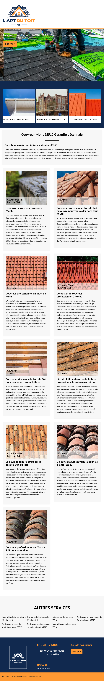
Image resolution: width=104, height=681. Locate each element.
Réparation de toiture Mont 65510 (64, 626)
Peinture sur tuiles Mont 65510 (62, 618)
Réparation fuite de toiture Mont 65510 (14, 618)
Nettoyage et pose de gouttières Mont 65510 (12, 626)
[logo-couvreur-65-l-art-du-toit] (19, 13)
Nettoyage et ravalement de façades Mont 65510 (89, 618)
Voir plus (76, 651)
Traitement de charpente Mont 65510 (38, 618)
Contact (10, 44)
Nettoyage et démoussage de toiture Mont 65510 (38, 626)
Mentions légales (35, 677)
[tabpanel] (35, 106)
